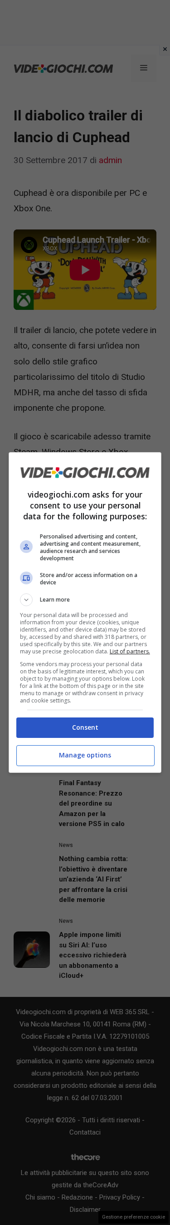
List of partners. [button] (130, 651)
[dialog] (85, 612)
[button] (85, 599)
